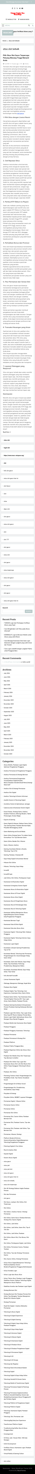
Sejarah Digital (8, 1154)
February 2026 (8, 692)
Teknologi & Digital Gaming (12, 1319)
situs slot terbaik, (9, 1181)
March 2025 (7, 735)
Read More (6, 432)
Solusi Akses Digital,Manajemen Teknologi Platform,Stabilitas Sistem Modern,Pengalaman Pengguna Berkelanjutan (18, 1265)
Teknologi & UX (8, 1356)
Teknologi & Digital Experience (13, 1316)
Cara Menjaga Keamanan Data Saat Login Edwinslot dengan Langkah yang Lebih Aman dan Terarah (16, 2)
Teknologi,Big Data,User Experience (15, 1420)
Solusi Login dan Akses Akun (13, 1274)
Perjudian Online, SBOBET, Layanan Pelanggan (18, 1097)
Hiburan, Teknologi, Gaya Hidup (13, 866)
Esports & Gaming (9, 820)
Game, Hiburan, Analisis (11, 845)
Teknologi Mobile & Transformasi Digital (16, 1383)
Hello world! (26, 662)
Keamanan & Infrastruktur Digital (14, 882)
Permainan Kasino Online (11, 1105)
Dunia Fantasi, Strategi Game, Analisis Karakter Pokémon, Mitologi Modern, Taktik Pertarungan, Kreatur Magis (17, 814)
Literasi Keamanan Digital (12, 979)
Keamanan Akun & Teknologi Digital (15, 909)
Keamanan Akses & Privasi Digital (14, 893)
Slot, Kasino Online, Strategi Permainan (16, 1259)
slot (5, 494)
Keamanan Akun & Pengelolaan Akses (15, 901)
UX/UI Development (10, 1444)
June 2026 (7, 677)
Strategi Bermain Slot (10, 1290)
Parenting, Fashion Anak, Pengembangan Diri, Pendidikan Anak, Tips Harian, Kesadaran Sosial (18, 1078)
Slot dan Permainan (10, 1194)
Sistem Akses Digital (10, 1158)
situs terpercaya (9, 570)
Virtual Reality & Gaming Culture (14, 1453)
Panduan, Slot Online (10, 1072)
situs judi (7, 1165)
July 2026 (7, 673)
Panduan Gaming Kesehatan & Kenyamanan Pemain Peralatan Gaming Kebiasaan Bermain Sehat (18, 1007)
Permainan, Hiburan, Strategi (12, 1134)
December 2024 (9, 746)
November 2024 (9, 750)
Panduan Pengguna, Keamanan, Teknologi (17, 1031)
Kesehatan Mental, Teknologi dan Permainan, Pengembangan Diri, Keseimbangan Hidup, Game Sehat (18, 956)
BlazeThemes (21, 1470)
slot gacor (20, 113)
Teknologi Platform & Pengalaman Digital (16, 1403)
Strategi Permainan (10, 1302)
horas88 (6, 870)
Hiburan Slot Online (10, 862)
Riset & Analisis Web (10, 1150)
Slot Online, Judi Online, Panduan (14, 1233)
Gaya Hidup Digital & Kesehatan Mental (16, 859)
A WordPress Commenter (12, 662)
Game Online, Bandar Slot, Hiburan (14, 841)
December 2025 (9, 700)
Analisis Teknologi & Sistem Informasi (16, 796)
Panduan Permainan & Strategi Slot (14, 1038)
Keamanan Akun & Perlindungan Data (15, 905)
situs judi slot (8, 1169)
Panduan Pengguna (10, 1027)
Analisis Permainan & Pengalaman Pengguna (18, 771)
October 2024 (8, 754)
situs (5, 501)
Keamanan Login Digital (11, 944)
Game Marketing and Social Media (14, 831)
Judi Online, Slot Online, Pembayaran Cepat (17, 878)
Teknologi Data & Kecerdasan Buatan (15, 1368)
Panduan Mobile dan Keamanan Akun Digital (17, 1023)
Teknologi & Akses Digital (12, 1312)
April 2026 (7, 685)
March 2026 (7, 688)
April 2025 (7, 731)
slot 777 (6, 539)
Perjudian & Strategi (10, 1093)
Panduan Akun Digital (10, 987)
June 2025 (7, 723)
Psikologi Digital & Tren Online (13, 1146)
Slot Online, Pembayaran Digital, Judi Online (17, 1243)
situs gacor (7, 1161)
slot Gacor (7, 486)
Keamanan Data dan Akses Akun (14, 928)
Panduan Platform (9, 1042)
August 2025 (8, 715)
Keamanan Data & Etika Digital (13, 924)
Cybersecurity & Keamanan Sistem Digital (17, 808)
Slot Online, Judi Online (11, 1223)
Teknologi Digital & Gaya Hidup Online (15, 1375)
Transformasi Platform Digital (13, 1424)
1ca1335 (7, 64)
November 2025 (9, 704)
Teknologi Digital (9, 1371)
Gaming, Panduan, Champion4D (13, 855)
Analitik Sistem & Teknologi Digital (14, 800)
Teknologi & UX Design (11, 1360)
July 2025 (7, 719)
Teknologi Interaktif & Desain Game (15, 1379)
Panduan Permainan (10, 1034)
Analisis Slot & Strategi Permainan (14, 788)
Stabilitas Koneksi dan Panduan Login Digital (18, 1286)
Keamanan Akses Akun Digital (13, 897)
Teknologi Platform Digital (12, 1407)
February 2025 (8, 738)
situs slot (7, 555)
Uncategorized (8, 1434)
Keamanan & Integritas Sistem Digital (15, 885)
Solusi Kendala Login (10, 1271)
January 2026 (8, 696)
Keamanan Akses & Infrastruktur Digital (16, 889)
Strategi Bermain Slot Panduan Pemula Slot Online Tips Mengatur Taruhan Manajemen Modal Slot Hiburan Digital (17, 1296)
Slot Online (7, 1208)
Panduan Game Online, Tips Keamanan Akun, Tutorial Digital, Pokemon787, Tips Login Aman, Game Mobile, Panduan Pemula (18, 999)
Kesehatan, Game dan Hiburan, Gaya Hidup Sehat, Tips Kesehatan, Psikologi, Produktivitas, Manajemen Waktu (17, 964)
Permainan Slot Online (11, 1113)
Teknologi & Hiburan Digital (12, 1337)
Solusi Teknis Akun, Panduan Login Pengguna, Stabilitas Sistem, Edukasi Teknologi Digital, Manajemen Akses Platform (18, 1280)
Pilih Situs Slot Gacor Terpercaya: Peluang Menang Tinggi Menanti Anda (16, 57)
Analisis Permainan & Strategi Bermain (16, 775)
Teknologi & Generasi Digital (12, 1333)
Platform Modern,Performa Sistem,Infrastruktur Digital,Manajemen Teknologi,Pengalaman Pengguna (16, 1140)
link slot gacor (8, 471)
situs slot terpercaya (10, 1184)
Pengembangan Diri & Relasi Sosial (15, 1084)
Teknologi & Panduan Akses (12, 1344)
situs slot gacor (9, 524)
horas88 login (8, 874)
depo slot (7, 509)
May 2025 (7, 727)
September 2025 (9, 712)
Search (5, 608)
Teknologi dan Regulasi (11, 1364)
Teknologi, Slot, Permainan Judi (13, 1416)
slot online (7, 1461)
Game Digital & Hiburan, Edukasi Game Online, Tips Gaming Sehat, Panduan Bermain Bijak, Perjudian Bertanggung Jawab (18, 825)
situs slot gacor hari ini (11, 478)
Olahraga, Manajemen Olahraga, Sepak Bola (17, 983)
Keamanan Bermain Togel (12, 920)
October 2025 (8, 708)
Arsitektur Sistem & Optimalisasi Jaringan (17, 804)
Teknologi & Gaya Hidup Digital (13, 1329)
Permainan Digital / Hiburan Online (14, 1101)
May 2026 (7, 681)
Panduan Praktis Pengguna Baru (14, 1046)
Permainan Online (9, 1109)
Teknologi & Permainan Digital (13, 1352)
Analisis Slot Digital (10, 792)
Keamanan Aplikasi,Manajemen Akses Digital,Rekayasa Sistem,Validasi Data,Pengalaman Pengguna (16, 915)
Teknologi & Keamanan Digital (13, 1341)
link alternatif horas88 (10, 975)
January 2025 (8, 742)
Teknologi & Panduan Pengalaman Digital (16, 1348)
